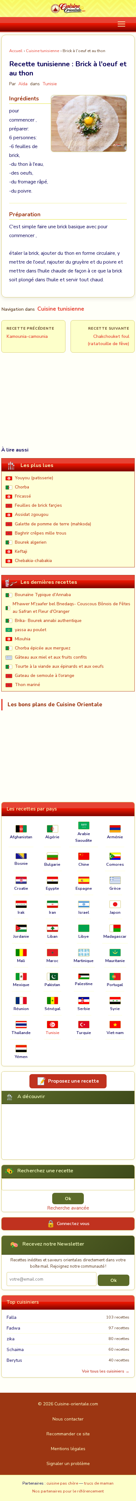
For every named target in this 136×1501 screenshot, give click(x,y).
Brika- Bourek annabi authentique (48, 621)
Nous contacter (68, 1419)
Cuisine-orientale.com (76, 1404)
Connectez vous (73, 1223)
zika (11, 1339)
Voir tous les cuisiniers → (105, 1371)
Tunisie (49, 84)
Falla (11, 1317)
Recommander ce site (68, 1434)
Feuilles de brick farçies (38, 505)
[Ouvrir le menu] (121, 24)
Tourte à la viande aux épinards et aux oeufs (59, 666)
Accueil (15, 51)
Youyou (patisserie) (34, 478)
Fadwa (13, 1328)
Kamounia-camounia (27, 336)
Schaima (15, 1350)
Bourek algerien (30, 542)
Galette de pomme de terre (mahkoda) (53, 524)
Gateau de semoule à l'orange (44, 676)
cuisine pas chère (62, 1483)
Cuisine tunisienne (42, 51)
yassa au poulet (30, 630)
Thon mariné (27, 685)
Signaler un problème (68, 1464)
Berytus (14, 1360)
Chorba (22, 487)
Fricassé (23, 496)
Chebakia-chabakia (33, 561)
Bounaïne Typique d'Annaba (43, 595)
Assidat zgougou (31, 514)
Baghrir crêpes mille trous (40, 533)
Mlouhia (22, 639)
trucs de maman (99, 1483)
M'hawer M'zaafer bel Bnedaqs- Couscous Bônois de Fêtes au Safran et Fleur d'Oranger (71, 607)
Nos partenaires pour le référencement (68, 1491)
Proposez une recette (73, 1081)
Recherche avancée (68, 1208)
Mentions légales (68, 1449)
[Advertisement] (68, 385)
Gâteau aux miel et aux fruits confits (51, 657)
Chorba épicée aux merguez (43, 648)
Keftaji (21, 551)
